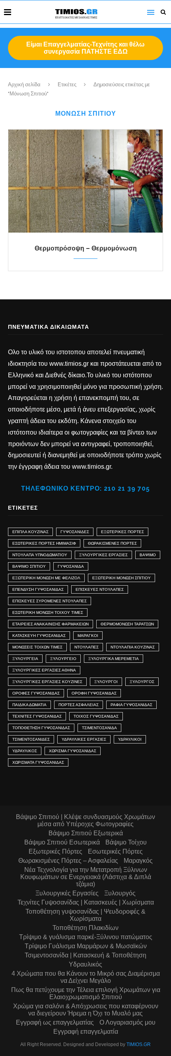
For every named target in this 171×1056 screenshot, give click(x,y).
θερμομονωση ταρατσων (127, 624)
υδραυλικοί (130, 739)
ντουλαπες (86, 647)
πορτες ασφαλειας (78, 705)
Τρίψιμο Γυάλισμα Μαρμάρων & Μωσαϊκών (86, 946)
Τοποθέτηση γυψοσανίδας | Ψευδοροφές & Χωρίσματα (85, 915)
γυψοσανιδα (71, 566)
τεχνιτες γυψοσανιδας (37, 716)
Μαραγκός (138, 860)
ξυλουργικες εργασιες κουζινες (47, 681)
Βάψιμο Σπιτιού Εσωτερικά (62, 842)
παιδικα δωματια (29, 705)
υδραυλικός (24, 751)
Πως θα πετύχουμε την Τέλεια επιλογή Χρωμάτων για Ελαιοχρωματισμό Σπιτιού (85, 993)
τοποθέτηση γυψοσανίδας (41, 728)
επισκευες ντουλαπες (100, 589)
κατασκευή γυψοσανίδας (39, 635)
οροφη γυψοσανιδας (94, 693)
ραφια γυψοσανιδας (131, 705)
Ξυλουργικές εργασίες (103, 555)
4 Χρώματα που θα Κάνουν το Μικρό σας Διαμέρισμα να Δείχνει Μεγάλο (86, 977)
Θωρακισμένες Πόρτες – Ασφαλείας (68, 860)
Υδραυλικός (85, 964)
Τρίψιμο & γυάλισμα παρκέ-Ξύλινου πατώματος (85, 937)
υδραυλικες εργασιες (84, 739)
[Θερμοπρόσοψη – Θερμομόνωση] (85, 181)
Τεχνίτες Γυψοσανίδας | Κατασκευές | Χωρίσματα (85, 902)
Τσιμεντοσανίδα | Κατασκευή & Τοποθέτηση (85, 955)
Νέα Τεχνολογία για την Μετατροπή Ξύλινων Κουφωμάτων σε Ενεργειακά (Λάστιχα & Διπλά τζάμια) (85, 876)
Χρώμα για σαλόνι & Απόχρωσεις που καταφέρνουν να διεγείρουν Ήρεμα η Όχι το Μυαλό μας (85, 1010)
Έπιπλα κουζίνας (30, 532)
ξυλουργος (142, 681)
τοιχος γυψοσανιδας (96, 716)
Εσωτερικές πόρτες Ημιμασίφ (44, 543)
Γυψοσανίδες (74, 532)
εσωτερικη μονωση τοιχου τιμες (47, 612)
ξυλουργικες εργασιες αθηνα (44, 670)
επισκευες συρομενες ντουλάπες (49, 601)
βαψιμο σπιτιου (29, 566)
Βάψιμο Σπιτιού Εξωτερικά (86, 833)
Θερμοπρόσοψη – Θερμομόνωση (86, 248)
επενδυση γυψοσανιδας (38, 589)
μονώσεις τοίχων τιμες (37, 647)
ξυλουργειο (63, 658)
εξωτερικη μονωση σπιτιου (121, 578)
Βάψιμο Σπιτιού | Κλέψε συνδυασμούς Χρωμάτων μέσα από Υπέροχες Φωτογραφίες (85, 820)
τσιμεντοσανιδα (99, 728)
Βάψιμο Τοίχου (126, 842)
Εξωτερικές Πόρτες (122, 532)
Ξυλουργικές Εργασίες (67, 893)
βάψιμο (148, 555)
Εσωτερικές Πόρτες (115, 851)
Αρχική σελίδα (24, 84)
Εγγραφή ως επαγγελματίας (55, 1022)
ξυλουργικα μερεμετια (113, 658)
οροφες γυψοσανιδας (36, 693)
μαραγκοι (88, 635)
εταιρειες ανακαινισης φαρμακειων (50, 624)
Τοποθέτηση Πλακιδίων (85, 927)
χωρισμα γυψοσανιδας (72, 751)
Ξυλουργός (120, 893)
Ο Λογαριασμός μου (127, 1022)
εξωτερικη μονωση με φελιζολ (46, 578)
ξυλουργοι (106, 681)
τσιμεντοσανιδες (31, 739)
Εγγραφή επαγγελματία (85, 1031)
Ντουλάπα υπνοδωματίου (39, 555)
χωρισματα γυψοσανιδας (38, 762)
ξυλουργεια (25, 658)
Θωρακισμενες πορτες (112, 543)
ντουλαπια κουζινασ (133, 647)
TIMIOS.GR (138, 1044)
